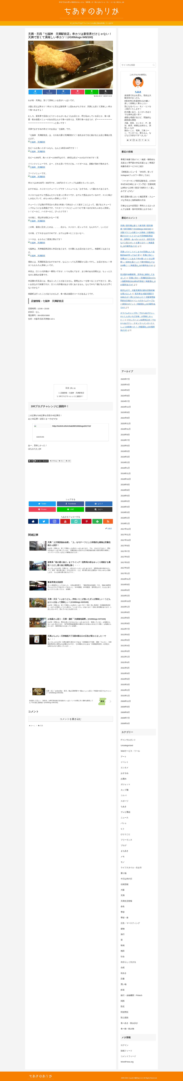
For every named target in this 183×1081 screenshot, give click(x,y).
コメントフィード (128, 1056)
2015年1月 (125, 607)
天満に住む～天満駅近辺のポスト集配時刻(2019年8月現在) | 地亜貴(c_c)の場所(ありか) (138, 281)
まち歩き (124, 851)
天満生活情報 (126, 901)
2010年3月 (125, 684)
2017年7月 (125, 551)
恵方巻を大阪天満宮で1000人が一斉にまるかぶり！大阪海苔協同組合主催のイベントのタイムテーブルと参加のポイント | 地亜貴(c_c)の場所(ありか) (137, 301)
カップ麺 (124, 790)
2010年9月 (125, 673)
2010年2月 (125, 690)
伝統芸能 (124, 884)
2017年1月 (125, 573)
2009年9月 (125, 707)
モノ (123, 862)
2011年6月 (125, 662)
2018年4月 (125, 507)
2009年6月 (125, 723)
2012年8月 (125, 623)
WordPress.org (127, 1062)
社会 (123, 956)
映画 (123, 945)
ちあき (138, 92)
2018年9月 (125, 485)
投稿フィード (126, 1051)
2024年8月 (125, 396)
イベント (124, 762)
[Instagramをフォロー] (54, 521)
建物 (123, 929)
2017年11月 (126, 535)
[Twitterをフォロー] (44, 521)
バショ (123, 823)
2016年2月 (125, 596)
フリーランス (126, 840)
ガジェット (125, 784)
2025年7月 (125, 379)
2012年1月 (125, 657)
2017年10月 (126, 540)
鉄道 (123, 990)
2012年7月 (125, 629)
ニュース (124, 818)
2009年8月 (125, 712)
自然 (123, 968)
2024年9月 (125, 390)
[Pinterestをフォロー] (87, 521)
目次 (67, 388)
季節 (123, 912)
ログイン (124, 1045)
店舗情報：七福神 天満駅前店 (72, 393)
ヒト (123, 829)
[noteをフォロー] (76, 521)
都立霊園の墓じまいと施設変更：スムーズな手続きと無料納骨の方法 (138, 198)
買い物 (123, 984)
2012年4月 (125, 646)
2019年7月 (125, 440)
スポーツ (124, 801)
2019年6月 (125, 446)
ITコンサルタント (128, 740)
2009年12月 (126, 701)
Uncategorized (127, 745)
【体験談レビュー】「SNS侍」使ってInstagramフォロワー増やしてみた (137, 173)
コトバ (123, 795)
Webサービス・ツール (130, 751)
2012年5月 (125, 640)
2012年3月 (125, 651)
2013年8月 (125, 612)
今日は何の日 (126, 879)
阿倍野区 (124, 1012)
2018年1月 (125, 523)
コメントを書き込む (70, 719)
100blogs (54, 461)
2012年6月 (125, 635)
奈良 (123, 906)
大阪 (123, 890)
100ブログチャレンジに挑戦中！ (71, 396)
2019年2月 (125, 462)
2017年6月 (125, 557)
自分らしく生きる (128, 962)
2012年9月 (125, 618)
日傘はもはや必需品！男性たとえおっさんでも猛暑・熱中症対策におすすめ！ (138, 207)
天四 (69, 461)
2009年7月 (125, 718)
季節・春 (124, 918)
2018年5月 (125, 501)
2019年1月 (125, 468)
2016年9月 (125, 584)
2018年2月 (125, 518)
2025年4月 (125, 385)
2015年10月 (126, 601)
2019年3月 (125, 457)
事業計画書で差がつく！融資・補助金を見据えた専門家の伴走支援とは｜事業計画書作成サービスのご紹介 (138, 162)
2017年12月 (126, 529)
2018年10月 (126, 479)
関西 (123, 1001)
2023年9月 (125, 412)
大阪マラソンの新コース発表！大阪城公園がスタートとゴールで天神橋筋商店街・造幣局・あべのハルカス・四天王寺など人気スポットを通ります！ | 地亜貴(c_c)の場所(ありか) (137, 239)
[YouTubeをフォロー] (65, 521)
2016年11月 (126, 579)
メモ (123, 857)
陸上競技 (124, 1018)
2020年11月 (126, 423)
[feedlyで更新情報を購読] (97, 521)
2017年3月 (125, 568)
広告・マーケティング (130, 923)
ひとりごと (125, 834)
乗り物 (123, 873)
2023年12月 (126, 407)
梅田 (123, 951)
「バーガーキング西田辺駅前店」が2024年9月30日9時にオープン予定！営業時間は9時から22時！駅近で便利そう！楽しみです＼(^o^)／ (138, 186)
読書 (123, 979)
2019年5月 (125, 451)
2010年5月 (125, 679)
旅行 (123, 934)
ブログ (123, 845)
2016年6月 (125, 590)
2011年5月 (125, 668)
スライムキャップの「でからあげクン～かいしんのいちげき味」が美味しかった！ (137, 316)
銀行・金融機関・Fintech (131, 995)
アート (123, 757)
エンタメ (124, 768)
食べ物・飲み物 (127, 1029)
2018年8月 (125, 490)
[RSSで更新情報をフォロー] (108, 521)
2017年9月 (125, 546)
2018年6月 (125, 496)
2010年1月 (125, 696)
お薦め (123, 779)
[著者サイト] (33, 521)
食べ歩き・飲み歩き (42, 461)
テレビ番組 (125, 812)
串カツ (62, 461)
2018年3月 (125, 512)
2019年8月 (125, 435)
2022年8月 (125, 418)
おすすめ (124, 773)
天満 (31, 461)
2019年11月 (126, 429)
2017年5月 (125, 562)
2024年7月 (125, 401)
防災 (123, 1006)
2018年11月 (126, 473)
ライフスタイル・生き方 (131, 868)
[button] (154, 65)
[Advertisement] (70, 377)
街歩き (123, 973)
